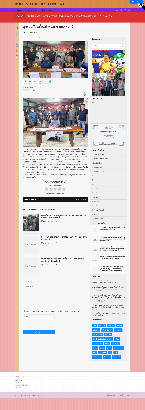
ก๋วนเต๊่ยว (102, 326)
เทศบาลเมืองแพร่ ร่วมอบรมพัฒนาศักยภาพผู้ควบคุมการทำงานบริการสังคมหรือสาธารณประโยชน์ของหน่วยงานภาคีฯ (108, 289)
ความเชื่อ (118, 330)
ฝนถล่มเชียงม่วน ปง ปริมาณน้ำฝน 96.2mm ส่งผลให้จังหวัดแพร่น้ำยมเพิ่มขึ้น (62, 259)
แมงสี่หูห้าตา (97, 357)
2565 (94, 326)
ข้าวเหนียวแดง (107, 330)
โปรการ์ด (107, 357)
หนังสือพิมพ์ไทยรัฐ (97, 163)
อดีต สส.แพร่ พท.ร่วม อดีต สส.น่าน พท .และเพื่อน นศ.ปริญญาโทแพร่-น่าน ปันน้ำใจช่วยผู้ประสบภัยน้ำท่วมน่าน (108, 307)
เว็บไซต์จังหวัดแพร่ (98, 154)
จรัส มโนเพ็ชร (97, 335)
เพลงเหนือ (102, 352)
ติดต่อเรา (50, 10)
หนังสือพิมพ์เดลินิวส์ (98, 172)
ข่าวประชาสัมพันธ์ (98, 210)
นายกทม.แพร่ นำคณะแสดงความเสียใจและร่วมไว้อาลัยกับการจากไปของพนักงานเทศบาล (107, 282)
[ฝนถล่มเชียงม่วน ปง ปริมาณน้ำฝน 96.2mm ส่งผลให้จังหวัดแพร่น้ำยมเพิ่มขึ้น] (31, 266)
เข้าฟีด (17, 383)
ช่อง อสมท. (95, 189)
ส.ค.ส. (102, 348)
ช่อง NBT (95, 193)
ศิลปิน (95, 348)
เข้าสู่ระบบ (18, 380)
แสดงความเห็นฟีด (21, 385)
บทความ (108, 335)
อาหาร (109, 348)
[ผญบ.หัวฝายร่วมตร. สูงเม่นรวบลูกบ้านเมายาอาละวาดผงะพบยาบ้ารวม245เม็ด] (31, 222)
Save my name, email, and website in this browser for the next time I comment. (52, 311)
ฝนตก (107, 343)
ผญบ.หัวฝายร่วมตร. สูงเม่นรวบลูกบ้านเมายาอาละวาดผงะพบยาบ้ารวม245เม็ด (63, 216)
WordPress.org (20, 388)
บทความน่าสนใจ (97, 219)
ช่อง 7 (94, 184)
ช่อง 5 (94, 180)
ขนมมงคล (96, 330)
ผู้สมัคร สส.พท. (97, 343)
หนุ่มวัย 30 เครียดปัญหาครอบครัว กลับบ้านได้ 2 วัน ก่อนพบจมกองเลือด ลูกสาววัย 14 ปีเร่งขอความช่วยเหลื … (112, 239)
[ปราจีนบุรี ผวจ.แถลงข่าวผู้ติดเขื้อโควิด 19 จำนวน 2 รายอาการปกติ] (31, 244)
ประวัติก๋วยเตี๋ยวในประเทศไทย (102, 339)
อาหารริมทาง (118, 348)
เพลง (94, 352)
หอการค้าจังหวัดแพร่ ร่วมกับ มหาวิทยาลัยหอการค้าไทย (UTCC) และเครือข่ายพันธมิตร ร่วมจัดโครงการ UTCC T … (112, 268)
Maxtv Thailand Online (40, 4)
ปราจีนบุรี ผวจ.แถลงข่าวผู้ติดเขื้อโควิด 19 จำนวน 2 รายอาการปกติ (64, 238)
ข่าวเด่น (19, 10)
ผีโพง (117, 339)
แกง (116, 352)
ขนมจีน (119, 326)
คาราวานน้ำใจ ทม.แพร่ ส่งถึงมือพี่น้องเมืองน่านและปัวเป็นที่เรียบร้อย (112, 228)
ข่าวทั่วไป (28, 10)
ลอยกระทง (115, 343)
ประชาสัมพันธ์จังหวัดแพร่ (100, 159)
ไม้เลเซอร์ (116, 357)
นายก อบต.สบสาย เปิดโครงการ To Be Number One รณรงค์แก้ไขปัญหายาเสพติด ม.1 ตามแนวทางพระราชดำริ (112, 248)
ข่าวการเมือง (40, 10)
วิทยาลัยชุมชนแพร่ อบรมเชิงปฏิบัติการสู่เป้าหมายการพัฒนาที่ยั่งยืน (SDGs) (112, 257)
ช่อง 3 (94, 176)
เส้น (110, 352)
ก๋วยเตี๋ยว (111, 326)
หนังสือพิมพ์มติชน (97, 167)
